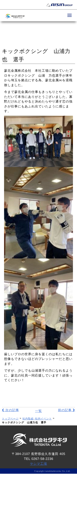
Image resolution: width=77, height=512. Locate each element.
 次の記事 (10, 410)
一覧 (38, 411)
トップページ (10, 418)
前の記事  (66, 410)
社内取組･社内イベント (37, 418)
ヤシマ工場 (38, 463)
